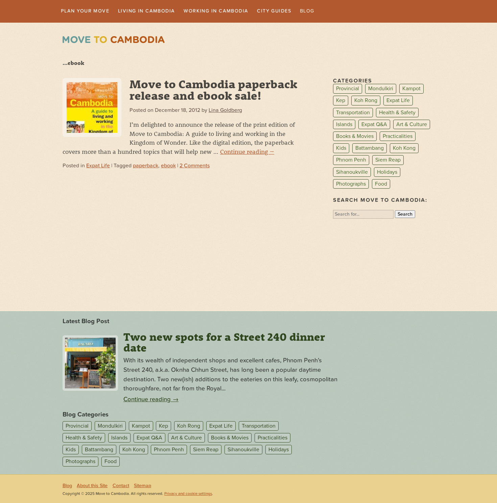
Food (381, 184)
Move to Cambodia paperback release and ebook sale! (213, 90)
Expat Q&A (374, 125)
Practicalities (397, 137)
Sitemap (142, 486)
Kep (340, 101)
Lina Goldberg (225, 110)
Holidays (387, 172)
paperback (145, 166)
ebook (168, 166)
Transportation (353, 113)
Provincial (347, 89)
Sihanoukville (352, 172)
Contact (121, 486)
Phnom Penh (351, 161)
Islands (344, 125)
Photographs (351, 184)
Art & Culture (411, 125)
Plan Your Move (88, 11)
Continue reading (247, 152)
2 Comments (195, 166)
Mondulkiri (380, 89)
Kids (341, 148)
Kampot (411, 89)
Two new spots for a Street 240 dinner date (224, 343)
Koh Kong (404, 148)
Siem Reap (388, 161)
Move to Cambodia (114, 40)
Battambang (369, 148)
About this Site (92, 486)
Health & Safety (397, 113)
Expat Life (98, 166)
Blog (335, 11)
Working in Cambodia (234, 11)
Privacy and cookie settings (188, 494)
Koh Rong (365, 101)
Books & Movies (355, 137)
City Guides (299, 11)
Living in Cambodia (157, 11)
